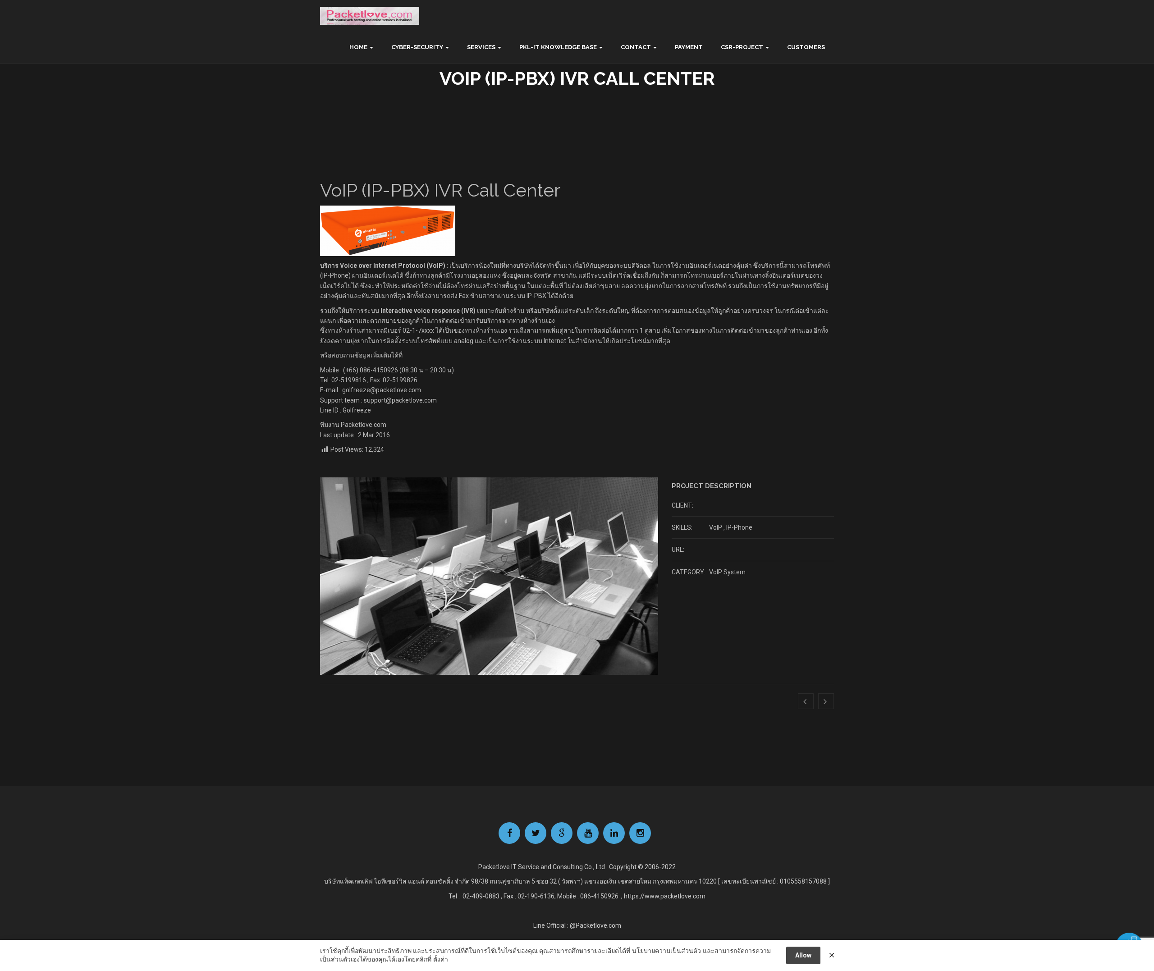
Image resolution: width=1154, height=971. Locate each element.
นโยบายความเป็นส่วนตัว (666, 950)
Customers (806, 47)
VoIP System (727, 572)
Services (481, 47)
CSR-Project (742, 47)
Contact (636, 47)
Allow (803, 955)
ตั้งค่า (440, 959)
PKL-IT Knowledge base (558, 47)
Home (358, 47)
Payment (689, 47)
